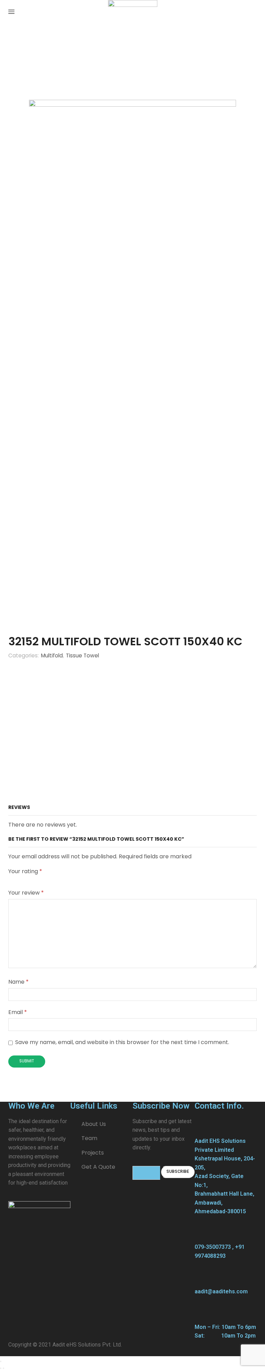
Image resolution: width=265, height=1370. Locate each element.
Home (16, 45)
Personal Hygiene (49, 45)
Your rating (25, 871)
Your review (26, 893)
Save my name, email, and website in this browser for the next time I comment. (122, 1042)
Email (17, 1012)
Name (18, 982)
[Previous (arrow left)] (0, 1368)
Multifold (121, 45)
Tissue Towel (90, 45)
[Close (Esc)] (0, 1361)
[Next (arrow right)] (3, 1368)
